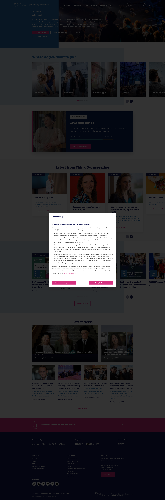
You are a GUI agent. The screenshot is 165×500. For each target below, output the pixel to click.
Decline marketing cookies (64, 283)
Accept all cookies (101, 283)
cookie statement (69, 273)
